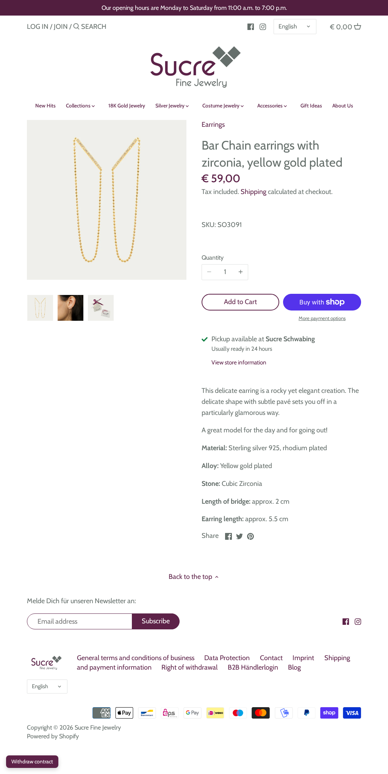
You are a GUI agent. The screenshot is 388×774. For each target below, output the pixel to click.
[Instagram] (263, 26)
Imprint (303, 658)
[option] (40, 308)
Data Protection (227, 658)
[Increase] (240, 272)
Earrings (213, 124)
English (287, 26)
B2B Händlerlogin (253, 667)
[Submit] (76, 27)
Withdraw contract (32, 761)
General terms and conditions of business (135, 658)
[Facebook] (250, 26)
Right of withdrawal (189, 667)
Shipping (253, 192)
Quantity (213, 257)
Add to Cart (240, 302)
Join (61, 26)
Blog (294, 667)
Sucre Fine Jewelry (98, 727)
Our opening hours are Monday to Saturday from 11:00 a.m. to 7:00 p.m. (194, 7)
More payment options (322, 318)
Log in (37, 26)
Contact (271, 658)
